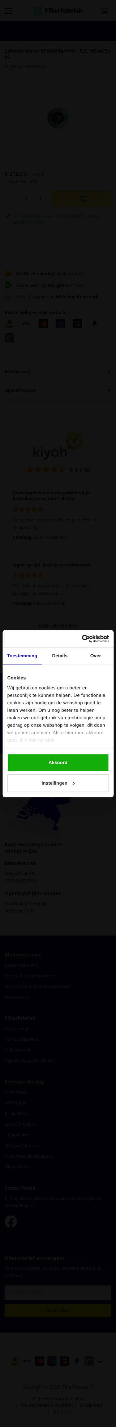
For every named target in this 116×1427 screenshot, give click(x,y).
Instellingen (54, 783)
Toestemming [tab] (22, 656)
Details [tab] (59, 656)
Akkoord (58, 762)
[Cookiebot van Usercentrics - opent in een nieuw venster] (82, 639)
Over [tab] (95, 656)
